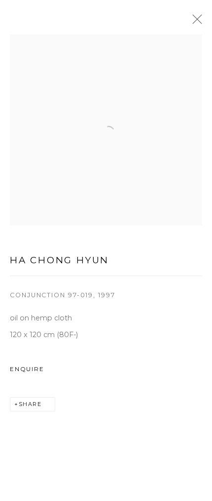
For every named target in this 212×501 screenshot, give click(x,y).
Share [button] (30, 404)
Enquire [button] (27, 369)
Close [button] (194, 22)
